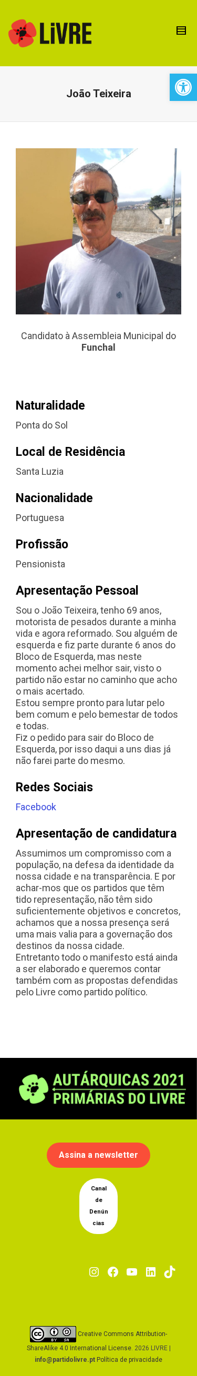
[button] (183, 87)
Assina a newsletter (98, 1155)
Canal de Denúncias (98, 1206)
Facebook (36, 806)
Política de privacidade (129, 1359)
